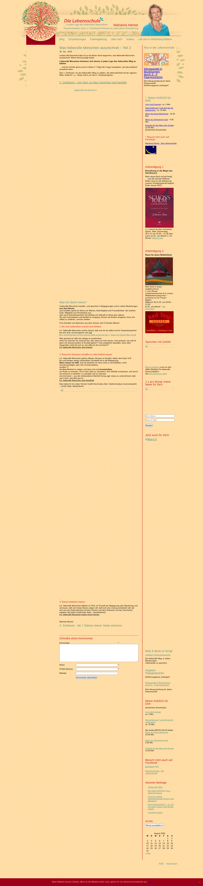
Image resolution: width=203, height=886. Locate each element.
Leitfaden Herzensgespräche (158, 655)
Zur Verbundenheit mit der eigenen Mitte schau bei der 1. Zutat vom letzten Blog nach (97, 335)
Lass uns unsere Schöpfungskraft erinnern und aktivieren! (161, 798)
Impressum (171, 864)
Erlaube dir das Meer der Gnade (159, 125)
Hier (147, 229)
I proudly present (155, 812)
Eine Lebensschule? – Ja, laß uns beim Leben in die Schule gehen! (161, 806)
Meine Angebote (152, 367)
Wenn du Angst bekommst (156, 114)
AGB (161, 864)
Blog (61, 39)
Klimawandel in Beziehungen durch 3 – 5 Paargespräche (157, 684)
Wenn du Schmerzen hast (156, 119)
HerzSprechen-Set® (158, 374)
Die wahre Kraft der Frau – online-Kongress (159, 792)
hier (74, 75)
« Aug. (148, 853)
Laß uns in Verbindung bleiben (155, 39)
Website (62, 673)
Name (67, 665)
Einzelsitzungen (77, 39)
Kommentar (67, 643)
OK (150, 882)
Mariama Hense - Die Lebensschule (161, 143)
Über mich (116, 39)
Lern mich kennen (153, 104)
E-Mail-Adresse (67, 669)
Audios (130, 39)
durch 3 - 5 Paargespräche (153, 76)
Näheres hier (157, 238)
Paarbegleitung (98, 39)
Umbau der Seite (155, 787)
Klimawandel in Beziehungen (153, 70)
